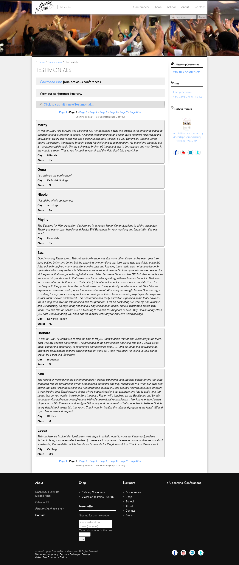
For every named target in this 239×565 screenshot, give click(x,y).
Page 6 (113, 112)
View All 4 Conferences (186, 72)
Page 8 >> (135, 112)
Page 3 (83, 112)
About (185, 6)
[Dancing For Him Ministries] (44, 7)
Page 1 (63, 112)
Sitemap (86, 554)
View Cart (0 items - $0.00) (188, 96)
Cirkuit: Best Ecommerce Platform (51, 557)
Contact (199, 6)
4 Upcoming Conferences (184, 482)
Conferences (141, 6)
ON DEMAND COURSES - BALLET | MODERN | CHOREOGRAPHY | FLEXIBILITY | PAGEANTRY (187, 137)
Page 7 (124, 112)
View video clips (51, 81)
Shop (158, 6)
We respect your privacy (46, 554)
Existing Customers (182, 92)
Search (130, 515)
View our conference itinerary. (61, 93)
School (171, 6)
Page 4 (93, 112)
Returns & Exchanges (70, 554)
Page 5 (103, 112)
